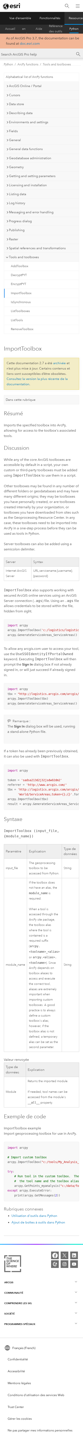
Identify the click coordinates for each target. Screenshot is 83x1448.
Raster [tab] (13, 239)
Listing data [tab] (17, 194)
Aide (39, 29)
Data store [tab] (16, 104)
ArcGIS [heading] (8, 1282)
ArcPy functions (27, 64)
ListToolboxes (20, 311)
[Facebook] (55, 1255)
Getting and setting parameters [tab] (32, 176)
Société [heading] (9, 1313)
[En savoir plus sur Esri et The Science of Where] (12, 1265)
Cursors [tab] (14, 95)
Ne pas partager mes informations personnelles (40, 1430)
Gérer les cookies (20, 1419)
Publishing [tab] (16, 230)
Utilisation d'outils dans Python (34, 1216)
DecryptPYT (19, 275)
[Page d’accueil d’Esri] (12, 6)
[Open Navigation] (77, 6)
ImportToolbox (21, 293)
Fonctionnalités (50, 18)
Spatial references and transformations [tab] (37, 248)
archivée (59, 363)
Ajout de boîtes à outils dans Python (38, 1222)
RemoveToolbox (22, 329)
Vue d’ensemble (20, 18)
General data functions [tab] (26, 149)
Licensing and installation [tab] (28, 185)
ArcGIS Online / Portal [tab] (25, 86)
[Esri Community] (55, 1264)
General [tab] (15, 140)
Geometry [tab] (16, 167)
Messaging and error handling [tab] (31, 212)
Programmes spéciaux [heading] (19, 1324)
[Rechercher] (67, 6)
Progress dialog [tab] (20, 221)
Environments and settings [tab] (28, 122)
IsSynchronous (21, 302)
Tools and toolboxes (57, 64)
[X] (64, 1255)
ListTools (17, 320)
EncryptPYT (18, 284)
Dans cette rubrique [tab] (21, 400)
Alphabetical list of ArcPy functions (29, 77)
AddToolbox (19, 266)
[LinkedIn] (74, 1255)
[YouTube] (74, 1264)
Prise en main (25, 29)
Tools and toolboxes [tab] (24, 257)
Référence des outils (56, 29)
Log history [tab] (17, 203)
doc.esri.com (30, 44)
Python (74, 29)
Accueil (10, 29)
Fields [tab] (13, 131)
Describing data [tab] (21, 113)
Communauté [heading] (13, 1292)
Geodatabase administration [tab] (30, 158)
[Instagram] (64, 1264)
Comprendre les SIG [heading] (18, 1303)
